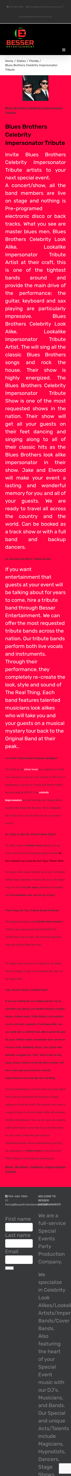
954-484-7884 (16, 7)
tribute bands (21, 631)
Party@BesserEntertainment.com (45, 7)
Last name (18, 1235)
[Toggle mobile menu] (64, 50)
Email (11, 1251)
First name (18, 1219)
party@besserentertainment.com (35, 16)
